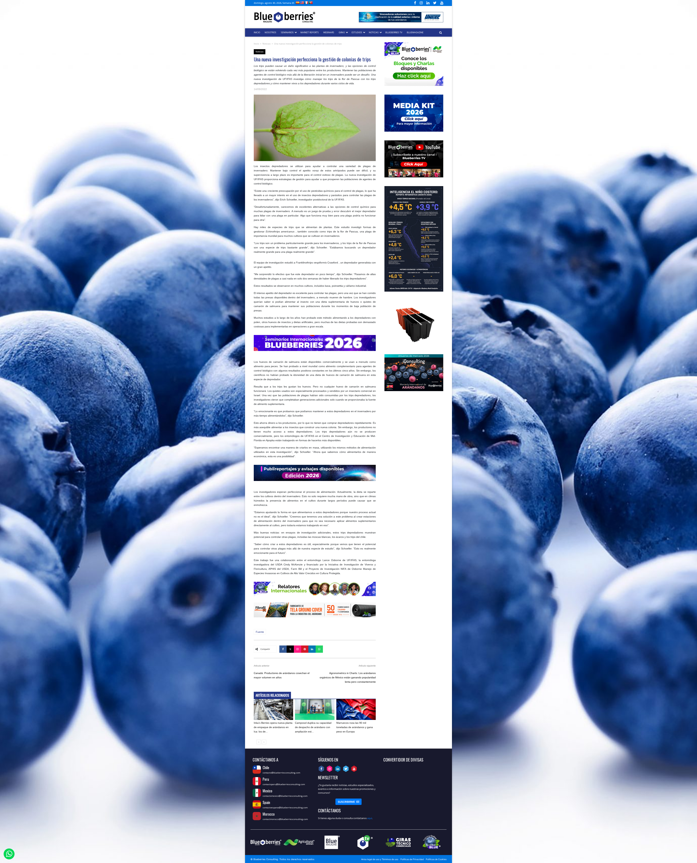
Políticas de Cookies (436, 859)
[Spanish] (298, 2)
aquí (369, 818)
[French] (306, 2)
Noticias (266, 43)
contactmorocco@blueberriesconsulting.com (285, 819)
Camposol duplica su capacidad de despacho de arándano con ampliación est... (313, 727)
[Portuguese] (311, 2)
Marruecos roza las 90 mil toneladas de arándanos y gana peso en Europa (354, 727)
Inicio (256, 43)
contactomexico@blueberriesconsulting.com (285, 795)
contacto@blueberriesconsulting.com (281, 772)
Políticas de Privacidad (412, 859)
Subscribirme (348, 802)
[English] (302, 2)
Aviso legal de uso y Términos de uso (379, 859)
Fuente (260, 631)
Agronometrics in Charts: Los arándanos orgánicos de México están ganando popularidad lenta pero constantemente (348, 677)
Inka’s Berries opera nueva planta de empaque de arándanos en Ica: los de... (273, 727)
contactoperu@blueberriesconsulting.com (284, 784)
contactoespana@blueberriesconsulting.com (285, 807)
